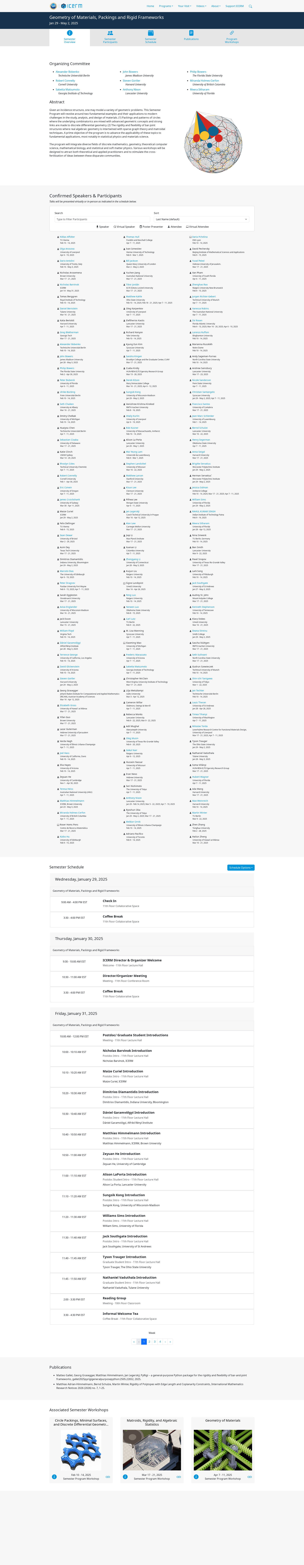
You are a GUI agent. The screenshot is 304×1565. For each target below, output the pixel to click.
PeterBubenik (67, 380)
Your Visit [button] (183, 6)
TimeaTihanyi (199, 714)
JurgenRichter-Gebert (204, 296)
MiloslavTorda (200, 726)
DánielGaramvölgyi (70, 642)
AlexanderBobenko (67, 71)
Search (59, 213)
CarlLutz (130, 618)
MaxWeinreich (200, 800)
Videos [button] (200, 6)
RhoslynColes (67, 463)
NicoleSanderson (201, 380)
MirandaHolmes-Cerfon (204, 80)
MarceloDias (67, 571)
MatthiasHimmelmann (72, 800)
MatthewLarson (134, 475)
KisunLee (131, 487)
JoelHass (64, 752)
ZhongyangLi (133, 559)
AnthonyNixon (132, 89)
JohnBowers (130, 71)
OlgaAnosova (67, 248)
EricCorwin (66, 487)
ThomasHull (132, 236)
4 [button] (160, 1341)
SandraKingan (134, 356)
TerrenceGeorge (69, 654)
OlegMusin (132, 738)
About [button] (215, 6)
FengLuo (131, 594)
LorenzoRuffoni (200, 332)
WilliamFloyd (67, 630)
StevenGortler (131, 80)
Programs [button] (165, 6)
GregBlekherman (69, 332)
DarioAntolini (67, 260)
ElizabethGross (68, 705)
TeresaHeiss (66, 788)
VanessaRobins (200, 308)
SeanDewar (66, 535)
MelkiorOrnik (133, 821)
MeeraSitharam (199, 89)
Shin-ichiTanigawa (202, 678)
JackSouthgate (200, 582)
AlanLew (131, 523)
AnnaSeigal (198, 451)
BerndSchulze (200, 427)
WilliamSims (199, 499)
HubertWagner (200, 776)
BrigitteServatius (201, 463)
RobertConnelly (65, 80)
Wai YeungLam (134, 451)
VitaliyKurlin (132, 415)
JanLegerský (132, 511)
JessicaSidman (200, 487)
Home (150, 6)
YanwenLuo (132, 606)
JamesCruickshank (70, 499)
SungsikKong (133, 391)
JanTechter (198, 690)
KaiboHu (65, 836)
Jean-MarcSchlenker (203, 415)
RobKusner (132, 427)
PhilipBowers (198, 71)
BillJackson (132, 260)
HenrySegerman (201, 439)
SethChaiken (67, 403)
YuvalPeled (198, 260)
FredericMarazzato (136, 654)
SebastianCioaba (69, 439)
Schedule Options (240, 867)
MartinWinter (199, 812)
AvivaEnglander (68, 606)
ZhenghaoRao (200, 284)
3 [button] (154, 1341)
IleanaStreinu (199, 630)
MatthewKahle (134, 296)
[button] (250, 6)
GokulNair (131, 750)
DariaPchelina (200, 236)
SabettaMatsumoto (68, 89)
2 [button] (149, 1341)
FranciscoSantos (201, 403)
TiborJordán (132, 284)
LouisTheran (199, 702)
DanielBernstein (69, 308)
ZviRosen (197, 320)
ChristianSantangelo (203, 391)
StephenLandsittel (136, 463)
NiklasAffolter (67, 236)
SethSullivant (199, 654)
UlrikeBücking (67, 391)
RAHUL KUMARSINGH (203, 511)
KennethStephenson (203, 606)
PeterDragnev (67, 582)
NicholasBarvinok (69, 284)
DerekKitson (132, 380)
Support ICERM (235, 6)
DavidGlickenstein (69, 666)
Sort (156, 213)
